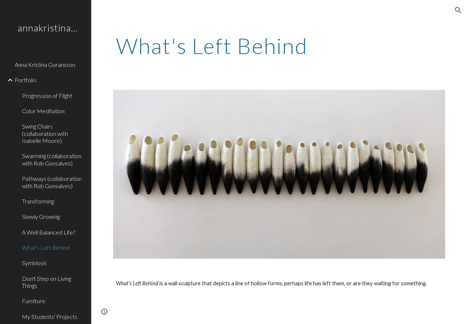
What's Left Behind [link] (46, 247)
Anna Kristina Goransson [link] (45, 64)
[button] (458, 10)
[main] (279, 46)
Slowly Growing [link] (41, 216)
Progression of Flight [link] (47, 95)
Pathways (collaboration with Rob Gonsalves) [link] (52, 182)
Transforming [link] (38, 201)
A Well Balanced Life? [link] (48, 232)
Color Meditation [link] (43, 110)
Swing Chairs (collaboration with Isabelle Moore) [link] (45, 133)
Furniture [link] (33, 300)
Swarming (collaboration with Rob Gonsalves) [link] (51, 159)
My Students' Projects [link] (49, 316)
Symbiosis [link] (34, 262)
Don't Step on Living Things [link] (46, 282)
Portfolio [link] (25, 79)
